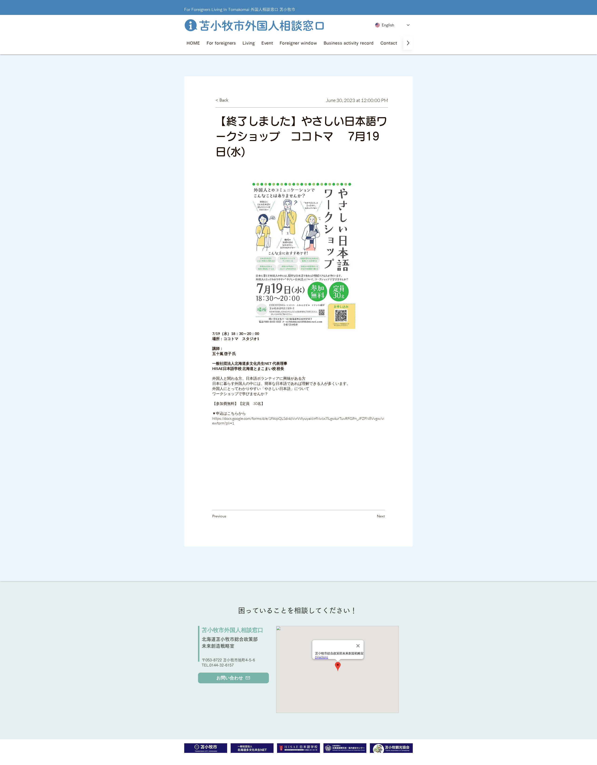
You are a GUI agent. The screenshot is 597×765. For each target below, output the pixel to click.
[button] (221, 43)
